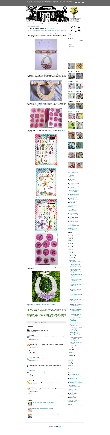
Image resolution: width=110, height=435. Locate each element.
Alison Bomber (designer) (73, 172)
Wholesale (61, 23)
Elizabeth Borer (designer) (74, 190)
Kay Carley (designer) (73, 207)
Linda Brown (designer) (73, 214)
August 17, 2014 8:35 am (33, 383)
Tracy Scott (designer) (73, 228)
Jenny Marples (72, 203)
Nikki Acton (71, 220)
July (71, 347)
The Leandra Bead (72, 401)
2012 (70, 360)
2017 (70, 248)
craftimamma (31, 370)
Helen (30, 328)
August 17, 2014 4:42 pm (33, 391)
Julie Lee (31, 387)
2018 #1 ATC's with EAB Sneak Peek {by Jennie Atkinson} (42, 408)
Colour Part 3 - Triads (73, 378)
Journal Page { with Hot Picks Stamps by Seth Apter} (75, 310)
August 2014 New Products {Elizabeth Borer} (75, 265)
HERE (51, 315)
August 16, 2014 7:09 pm (33, 353)
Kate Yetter (71, 206)
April (71, 352)
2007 (70, 368)
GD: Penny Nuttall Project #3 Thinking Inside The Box (75, 312)
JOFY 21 (61, 130)
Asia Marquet (71, 175)
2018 (70, 246)
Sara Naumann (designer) (74, 225)
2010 (70, 363)
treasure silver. (35, 77)
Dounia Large (71, 187)
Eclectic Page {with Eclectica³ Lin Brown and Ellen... (76, 345)
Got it (82, 2)
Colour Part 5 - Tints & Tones (74, 381)
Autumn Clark (71, 176)
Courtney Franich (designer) (74, 183)
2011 (70, 362)
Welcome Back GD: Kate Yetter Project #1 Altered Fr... (75, 297)
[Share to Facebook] (45, 322)
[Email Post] (40, 322)
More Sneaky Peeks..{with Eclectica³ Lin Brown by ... (75, 330)
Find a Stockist (37, 23)
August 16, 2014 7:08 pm (33, 347)
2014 (70, 252)
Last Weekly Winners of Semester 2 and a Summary (76, 280)
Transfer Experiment (73, 396)
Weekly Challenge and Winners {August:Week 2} (76, 320)
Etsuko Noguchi (72, 195)
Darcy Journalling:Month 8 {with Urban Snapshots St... (76, 282)
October (72, 257)
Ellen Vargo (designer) (73, 191)
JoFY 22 (46, 231)
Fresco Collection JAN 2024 (74, 374)
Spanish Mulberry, (40, 72)
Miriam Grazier (72, 218)
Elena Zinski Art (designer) (74, 188)
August (71, 260)
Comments (72, 46)
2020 (70, 243)
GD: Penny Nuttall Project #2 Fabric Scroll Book (75, 315)
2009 (70, 365)
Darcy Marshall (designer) (74, 186)
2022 (70, 240)
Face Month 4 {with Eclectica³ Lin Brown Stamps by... (76, 285)
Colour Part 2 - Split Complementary (75, 377)
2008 (70, 366)
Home (28, 23)
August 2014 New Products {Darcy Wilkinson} (75, 270)
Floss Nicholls (71, 198)
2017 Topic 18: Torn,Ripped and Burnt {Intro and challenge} (43, 402)
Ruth (30, 335)
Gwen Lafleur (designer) (73, 201)
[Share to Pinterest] (46, 322)
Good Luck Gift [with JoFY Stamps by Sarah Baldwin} (75, 302)
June (71, 349)
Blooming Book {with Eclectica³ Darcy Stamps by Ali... (75, 325)
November (72, 255)
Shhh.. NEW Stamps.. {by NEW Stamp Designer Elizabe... (75, 307)
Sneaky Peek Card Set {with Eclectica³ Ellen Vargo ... (75, 323)
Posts (71, 44)
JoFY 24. (30, 131)
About (32, 23)
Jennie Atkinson (72, 202)
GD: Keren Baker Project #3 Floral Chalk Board (75, 333)
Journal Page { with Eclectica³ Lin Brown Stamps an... (76, 290)
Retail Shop (56, 23)
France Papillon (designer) (74, 199)
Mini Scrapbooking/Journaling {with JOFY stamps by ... (75, 287)
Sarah (37, 30)
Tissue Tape (71, 398)
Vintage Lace (50, 74)
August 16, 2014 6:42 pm (33, 339)
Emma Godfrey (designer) (74, 194)
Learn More (77, 2)
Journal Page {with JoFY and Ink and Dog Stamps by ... (76, 328)
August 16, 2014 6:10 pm (33, 331)
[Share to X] (44, 322)
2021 (70, 241)
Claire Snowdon (72, 179)
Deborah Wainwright (33, 357)
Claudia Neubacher (72, 182)
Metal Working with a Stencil (74, 400)
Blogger (59, 426)
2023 (70, 238)
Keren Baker (71, 209)
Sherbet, (37, 104)
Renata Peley (71, 222)
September (72, 258)
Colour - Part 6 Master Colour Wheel (75, 382)
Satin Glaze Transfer (73, 393)
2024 (70, 237)
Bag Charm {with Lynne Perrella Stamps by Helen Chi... (76, 305)
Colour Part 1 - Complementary (75, 375)
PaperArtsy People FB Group (46, 23)
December (72, 254)
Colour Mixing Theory (73, 389)
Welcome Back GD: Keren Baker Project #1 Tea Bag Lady (76, 338)
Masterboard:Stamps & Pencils (74, 386)
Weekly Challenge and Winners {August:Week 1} (76, 340)
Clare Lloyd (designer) (73, 180)
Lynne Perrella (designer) (73, 217)
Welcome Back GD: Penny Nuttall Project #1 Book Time (76, 318)
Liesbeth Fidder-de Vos (73, 213)
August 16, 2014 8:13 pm (33, 360)
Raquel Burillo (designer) (73, 221)
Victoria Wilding (72, 229)
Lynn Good (71, 216)
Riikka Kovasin (71, 224)
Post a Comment (31, 393)
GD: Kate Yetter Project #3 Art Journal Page (75, 292)
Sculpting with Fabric (73, 397)
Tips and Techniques (69, 23)
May (71, 350)
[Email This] (41, 322)
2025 (70, 235)
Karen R (30, 380)
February (72, 355)
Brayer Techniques (72, 385)
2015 (70, 251)
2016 (70, 249)
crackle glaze (50, 72)
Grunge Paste (71, 390)
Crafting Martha (72, 184)
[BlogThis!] (42, 322)
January (72, 357)
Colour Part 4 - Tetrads (73, 379)
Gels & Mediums (72, 394)
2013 (70, 359)
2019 (70, 244)
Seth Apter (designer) (73, 226)
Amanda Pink (71, 173)
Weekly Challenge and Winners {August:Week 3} (76, 300)
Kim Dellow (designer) (73, 210)
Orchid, (40, 104)
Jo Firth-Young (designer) (73, 205)
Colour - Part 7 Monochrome (74, 383)
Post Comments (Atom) (36, 397)
